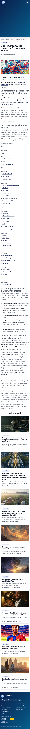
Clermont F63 (6, 272)
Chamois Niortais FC (8, 260)
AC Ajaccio (5, 238)
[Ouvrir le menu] (27, 2)
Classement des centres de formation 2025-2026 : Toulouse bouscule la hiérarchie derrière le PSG (14, 476)
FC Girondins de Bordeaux (10, 185)
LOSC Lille (5, 218)
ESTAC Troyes (6, 245)
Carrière (4, 42)
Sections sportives (5, 711)
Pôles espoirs (4, 709)
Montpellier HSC (7, 193)
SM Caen (5, 188)
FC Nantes (5, 176)
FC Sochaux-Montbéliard (10, 198)
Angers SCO (6, 269)
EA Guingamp (6, 258)
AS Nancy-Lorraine (8, 226)
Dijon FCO (5, 274)
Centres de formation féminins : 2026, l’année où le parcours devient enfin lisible (13, 513)
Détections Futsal (19, 709)
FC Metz (4, 240)
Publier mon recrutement (7, 719)
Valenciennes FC (7, 201)
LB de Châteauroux (8, 216)
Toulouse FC (6, 203)
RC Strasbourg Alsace (9, 229)
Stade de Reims (7, 243)
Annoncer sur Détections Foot (7, 722)
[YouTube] (19, 700)
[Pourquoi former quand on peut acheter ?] (15, 533)
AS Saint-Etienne (7, 164)
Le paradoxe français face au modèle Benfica (12, 580)
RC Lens (5, 190)
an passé (14, 340)
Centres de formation (5, 707)
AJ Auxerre (5, 213)
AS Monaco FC (7, 173)
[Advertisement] (15, 20)
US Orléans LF (7, 284)
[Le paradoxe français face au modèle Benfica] (15, 565)
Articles (2, 713)
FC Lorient (5, 221)
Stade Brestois (7, 255)
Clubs (2, 705)
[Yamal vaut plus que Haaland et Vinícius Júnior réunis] (15, 633)
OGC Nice (5, 195)
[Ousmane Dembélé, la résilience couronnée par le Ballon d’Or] (15, 599)
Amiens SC (5, 235)
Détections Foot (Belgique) (21, 705)
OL (3, 153)
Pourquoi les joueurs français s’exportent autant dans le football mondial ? (14, 440)
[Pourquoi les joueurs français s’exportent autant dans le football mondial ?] (15, 424)
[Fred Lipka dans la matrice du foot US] (15, 665)
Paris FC (5, 263)
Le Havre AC (6, 159)
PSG (3, 161)
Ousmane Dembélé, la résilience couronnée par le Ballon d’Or (14, 614)
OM (3, 223)
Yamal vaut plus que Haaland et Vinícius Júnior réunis (13, 648)
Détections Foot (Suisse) (21, 707)
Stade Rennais (7, 179)
